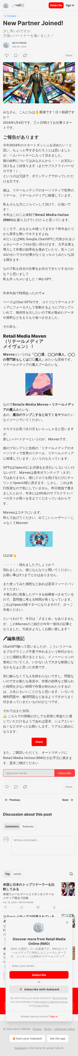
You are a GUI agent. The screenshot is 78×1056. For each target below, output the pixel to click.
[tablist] (19, 826)
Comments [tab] (12, 826)
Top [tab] (7, 874)
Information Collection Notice (51, 1001)
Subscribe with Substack (41, 989)
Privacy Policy (41, 1005)
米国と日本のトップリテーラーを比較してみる (29, 887)
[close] (67, 922)
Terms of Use (59, 998)
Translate (11, 15)
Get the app (57, 1038)
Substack (20, 1048)
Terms (48, 1029)
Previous (14, 800)
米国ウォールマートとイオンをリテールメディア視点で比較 (28, 896)
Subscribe (56, 5)
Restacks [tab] (28, 826)
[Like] (7, 55)
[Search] (71, 874)
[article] (39, 896)
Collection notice (64, 1029)
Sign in (70, 5)
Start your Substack (29, 1038)
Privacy (37, 1029)
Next (65, 800)
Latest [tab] (17, 874)
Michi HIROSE (19, 43)
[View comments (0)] (16, 55)
